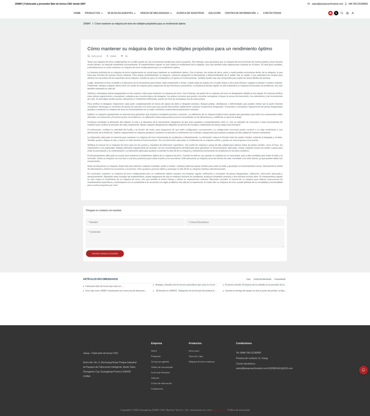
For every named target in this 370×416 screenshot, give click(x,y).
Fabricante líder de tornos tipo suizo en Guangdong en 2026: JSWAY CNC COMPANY (104, 286)
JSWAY (87, 23)
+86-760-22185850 (358, 4)
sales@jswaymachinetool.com (327, 4)
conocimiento (279, 279)
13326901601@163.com (280, 368)
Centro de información (262, 279)
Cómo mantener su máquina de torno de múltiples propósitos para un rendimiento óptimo (140, 23)
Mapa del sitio (220, 410)
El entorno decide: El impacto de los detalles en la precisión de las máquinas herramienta (256, 284)
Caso (248, 279)
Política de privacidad (238, 410)
